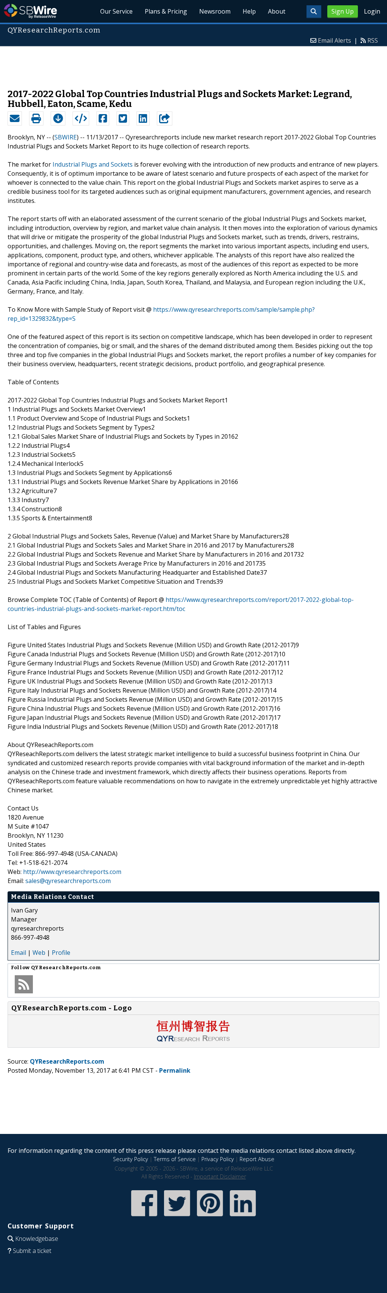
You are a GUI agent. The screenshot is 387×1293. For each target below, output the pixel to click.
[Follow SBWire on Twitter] (177, 1216)
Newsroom (215, 11)
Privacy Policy (217, 1159)
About (276, 11)
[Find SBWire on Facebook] (144, 1216)
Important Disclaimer (220, 1176)
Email (18, 952)
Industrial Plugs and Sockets (93, 164)
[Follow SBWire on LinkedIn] (243, 1216)
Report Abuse (257, 1159)
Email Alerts (334, 40)
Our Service (116, 11)
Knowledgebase (36, 1238)
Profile (61, 952)
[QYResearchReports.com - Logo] (193, 1040)
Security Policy (130, 1159)
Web (39, 952)
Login (372, 11)
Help (249, 11)
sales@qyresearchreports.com (68, 881)
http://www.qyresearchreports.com (72, 872)
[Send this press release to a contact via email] (15, 118)
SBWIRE (65, 137)
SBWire (30, 11)
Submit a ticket (32, 1251)
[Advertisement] (193, 64)
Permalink (174, 1070)
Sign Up (342, 11)
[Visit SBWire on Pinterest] (210, 1216)
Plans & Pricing (166, 11)
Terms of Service (175, 1159)
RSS (372, 40)
